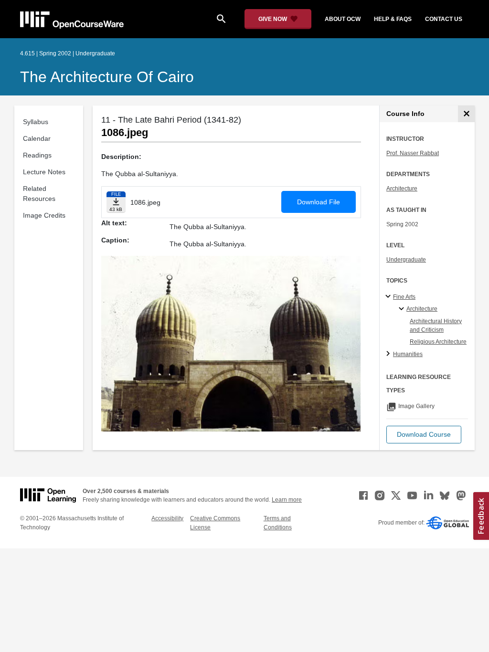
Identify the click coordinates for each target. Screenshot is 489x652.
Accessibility (167, 518)
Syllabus (35, 122)
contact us (443, 19)
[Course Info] (466, 113)
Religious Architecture (438, 341)
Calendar (37, 138)
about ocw (343, 19)
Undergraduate (406, 259)
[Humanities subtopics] (389, 354)
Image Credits (44, 215)
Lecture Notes (44, 172)
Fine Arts (404, 297)
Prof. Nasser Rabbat (412, 153)
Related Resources (39, 193)
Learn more (287, 499)
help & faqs (393, 19)
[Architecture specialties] (402, 309)
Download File (318, 202)
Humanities (408, 354)
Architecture (401, 188)
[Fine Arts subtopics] (389, 297)
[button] (423, 434)
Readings (37, 155)
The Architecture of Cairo (107, 76)
